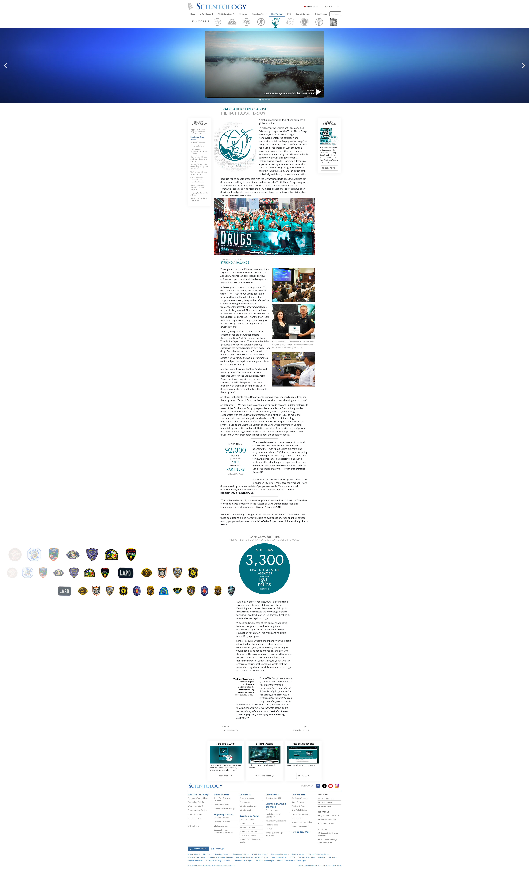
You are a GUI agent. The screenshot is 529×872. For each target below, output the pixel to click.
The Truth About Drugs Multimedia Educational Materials (199, 159)
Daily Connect (273, 794)
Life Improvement (221, 826)
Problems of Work (221, 804)
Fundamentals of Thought (224, 808)
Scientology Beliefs (196, 802)
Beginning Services (223, 814)
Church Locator (272, 810)
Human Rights (297, 818)
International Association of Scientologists (252, 857)
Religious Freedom (247, 827)
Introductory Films (247, 810)
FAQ (289, 14)
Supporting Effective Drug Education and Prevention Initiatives (198, 131)
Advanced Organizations (276, 821)
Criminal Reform (298, 806)
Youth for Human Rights (265, 861)
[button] (260, 100)
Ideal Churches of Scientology (273, 815)
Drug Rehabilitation (299, 810)
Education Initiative (197, 146)
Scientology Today (259, 14)
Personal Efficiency (222, 822)
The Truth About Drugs (229, 730)
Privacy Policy (303, 865)
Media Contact (326, 806)
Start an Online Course (196, 857)
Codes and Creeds (195, 814)
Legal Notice (336, 865)
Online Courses (321, 14)
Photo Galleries (326, 802)
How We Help (276, 14)
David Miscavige (298, 854)
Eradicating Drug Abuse (197, 138)
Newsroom (335, 14)
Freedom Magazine (279, 857)
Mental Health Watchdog (302, 822)
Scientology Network (221, 854)
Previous (225, 726)
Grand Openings (247, 819)
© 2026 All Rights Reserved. (211, 865)
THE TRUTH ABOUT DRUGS (199, 123)
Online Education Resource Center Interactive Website (197, 179)
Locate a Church (327, 823)
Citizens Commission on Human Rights (291, 861)
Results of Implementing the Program (199, 199)
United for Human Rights (243, 861)
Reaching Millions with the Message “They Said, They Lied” (199, 166)
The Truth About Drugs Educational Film (199, 173)
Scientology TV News (248, 831)
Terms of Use (325, 865)
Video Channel (194, 826)
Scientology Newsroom (280, 854)
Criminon (321, 857)
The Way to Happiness (306, 857)
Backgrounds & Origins (197, 810)
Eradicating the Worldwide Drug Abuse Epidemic (199, 151)
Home (193, 14)
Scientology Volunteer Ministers (221, 857)
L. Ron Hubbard (206, 14)
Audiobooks (245, 802)
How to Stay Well (300, 832)
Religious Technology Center (318, 854)
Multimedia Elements (301, 730)
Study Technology (299, 802)
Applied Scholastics (195, 861)
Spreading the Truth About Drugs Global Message (198, 187)
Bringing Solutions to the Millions (199, 194)
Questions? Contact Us (329, 815)
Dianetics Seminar (221, 818)
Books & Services (303, 14)
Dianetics (206, 854)
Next (305, 726)
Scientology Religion (241, 854)
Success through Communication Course (223, 831)
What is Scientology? (226, 14)
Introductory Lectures (248, 806)
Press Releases (327, 798)
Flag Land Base (272, 825)
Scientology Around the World (276, 805)
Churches (243, 14)
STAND (292, 857)
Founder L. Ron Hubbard (198, 798)
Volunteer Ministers (300, 826)
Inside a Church (194, 818)
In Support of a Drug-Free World (218, 861)
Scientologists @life (274, 798)
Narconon (332, 857)
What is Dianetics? (195, 806)
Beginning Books (247, 798)
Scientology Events (247, 823)
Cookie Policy (314, 865)
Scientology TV (312, 6)
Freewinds (270, 829)
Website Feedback (328, 819)
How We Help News (248, 835)
